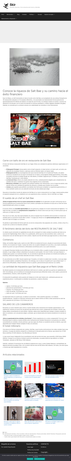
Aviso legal (30, 447)
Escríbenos (43, 447)
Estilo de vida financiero (30, 433)
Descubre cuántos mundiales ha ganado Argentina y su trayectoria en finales (13, 377)
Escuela (40, 14)
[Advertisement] (35, 31)
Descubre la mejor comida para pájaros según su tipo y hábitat (18, 435)
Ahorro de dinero (21, 433)
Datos (5, 432)
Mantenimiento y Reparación (8, 18)
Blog (18, 14)
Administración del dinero (10, 433)
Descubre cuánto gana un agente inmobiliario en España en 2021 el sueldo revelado (12, 423)
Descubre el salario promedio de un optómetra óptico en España (33, 399)
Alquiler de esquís (48, 14)
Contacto (24, 14)
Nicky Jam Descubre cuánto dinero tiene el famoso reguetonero (33, 422)
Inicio (2, 14)
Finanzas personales (41, 433)
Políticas (31, 14)
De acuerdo (30, 458)
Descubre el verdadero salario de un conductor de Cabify (54, 422)
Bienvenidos (10, 14)
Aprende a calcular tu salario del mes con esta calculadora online (54, 376)
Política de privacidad (33, 449)
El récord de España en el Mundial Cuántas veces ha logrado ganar (33, 376)
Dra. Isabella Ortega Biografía (8, 447)
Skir (13, 5)
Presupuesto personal (61, 433)
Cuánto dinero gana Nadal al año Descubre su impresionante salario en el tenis (22, 436)
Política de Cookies (32, 452)
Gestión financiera (51, 433)
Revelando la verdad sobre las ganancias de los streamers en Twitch (54, 399)
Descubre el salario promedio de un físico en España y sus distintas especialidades (12, 400)
